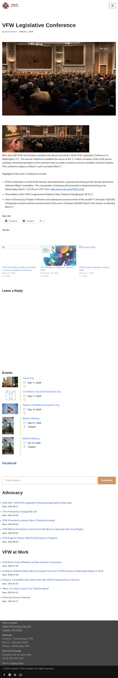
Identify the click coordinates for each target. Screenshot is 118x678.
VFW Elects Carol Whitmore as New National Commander (32, 562)
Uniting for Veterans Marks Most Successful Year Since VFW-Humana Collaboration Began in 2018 (52, 571)
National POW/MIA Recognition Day (41, 405)
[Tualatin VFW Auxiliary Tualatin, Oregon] (10, 5)
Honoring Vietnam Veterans (16, 597)
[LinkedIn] (10, 675)
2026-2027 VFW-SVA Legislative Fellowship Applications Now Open (37, 503)
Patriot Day (28, 378)
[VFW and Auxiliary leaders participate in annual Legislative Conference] (20, 255)
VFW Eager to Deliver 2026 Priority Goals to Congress (30, 538)
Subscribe (106, 480)
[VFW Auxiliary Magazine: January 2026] (97, 255)
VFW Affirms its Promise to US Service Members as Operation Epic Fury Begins (42, 529)
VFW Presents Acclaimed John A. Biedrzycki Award (28, 520)
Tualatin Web (16, 663)
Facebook (9, 463)
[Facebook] (4, 675)
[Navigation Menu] (112, 5)
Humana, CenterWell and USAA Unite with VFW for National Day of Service (40, 580)
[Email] (21, 675)
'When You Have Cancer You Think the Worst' (25, 588)
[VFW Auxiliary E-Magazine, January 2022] (58, 255)
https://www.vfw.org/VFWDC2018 (67, 189)
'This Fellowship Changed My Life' (19, 511)
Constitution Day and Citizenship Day (42, 391)
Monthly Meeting (31, 418)
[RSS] (15, 675)
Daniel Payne (11, 31)
